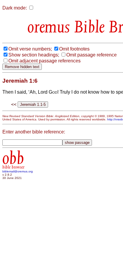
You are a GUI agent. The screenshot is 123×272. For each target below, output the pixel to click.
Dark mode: (14, 7)
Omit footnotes (74, 48)
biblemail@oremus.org (17, 171)
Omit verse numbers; (30, 48)
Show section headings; (33, 54)
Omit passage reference (91, 54)
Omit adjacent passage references (44, 60)
